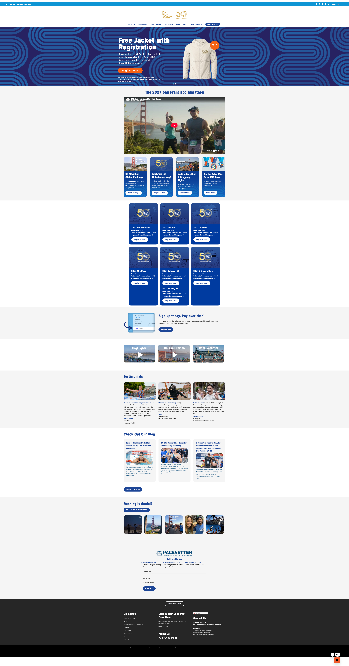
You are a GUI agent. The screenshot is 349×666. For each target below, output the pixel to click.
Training (126, 628)
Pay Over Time (163, 626)
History (126, 637)
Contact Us (128, 634)
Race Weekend (156, 24)
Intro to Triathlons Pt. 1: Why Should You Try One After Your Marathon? (138, 445)
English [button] (197, 613)
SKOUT (160, 414)
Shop (185, 24)
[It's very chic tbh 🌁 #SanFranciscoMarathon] (174, 524)
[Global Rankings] (135, 164)
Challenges (142, 24)
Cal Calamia (128, 419)
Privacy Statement (160, 647)
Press (174, 647)
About (177, 647)
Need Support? (196, 24)
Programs (169, 24)
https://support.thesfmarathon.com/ (207, 624)
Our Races (127, 631)
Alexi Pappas (198, 417)
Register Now (212, 24)
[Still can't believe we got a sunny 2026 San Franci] (153, 524)
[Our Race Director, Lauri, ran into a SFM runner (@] (194, 524)
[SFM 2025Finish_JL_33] (209, 460)
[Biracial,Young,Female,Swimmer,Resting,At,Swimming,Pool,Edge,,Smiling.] (139, 458)
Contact (333, 4)
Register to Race (129, 618)
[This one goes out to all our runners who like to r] (133, 524)
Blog (178, 24)
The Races (131, 24)
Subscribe (149, 588)
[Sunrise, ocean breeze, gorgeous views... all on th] (215, 524)
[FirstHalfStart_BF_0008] (174, 455)
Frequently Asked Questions (133, 624)
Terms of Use (169, 647)
